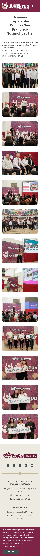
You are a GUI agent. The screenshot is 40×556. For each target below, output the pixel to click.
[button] (33, 6)
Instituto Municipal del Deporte (20, 512)
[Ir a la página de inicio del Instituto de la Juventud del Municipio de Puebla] (15, 6)
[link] (8, 465)
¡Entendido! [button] (11, 552)
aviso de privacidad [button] (11, 546)
